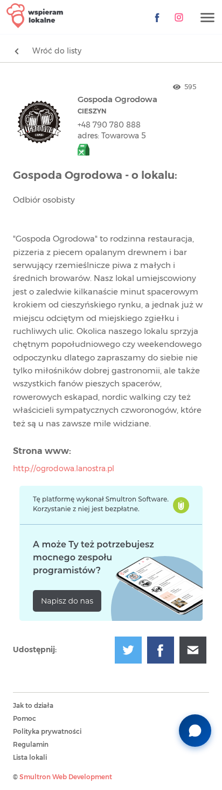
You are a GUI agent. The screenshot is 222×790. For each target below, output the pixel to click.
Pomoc (24, 718)
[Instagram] (179, 17)
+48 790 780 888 (109, 125)
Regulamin (30, 744)
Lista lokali (30, 757)
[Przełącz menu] (207, 18)
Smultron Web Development (65, 777)
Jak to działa (33, 705)
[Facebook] (157, 17)
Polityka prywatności (47, 731)
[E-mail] (192, 650)
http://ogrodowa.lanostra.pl (63, 469)
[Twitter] (128, 650)
